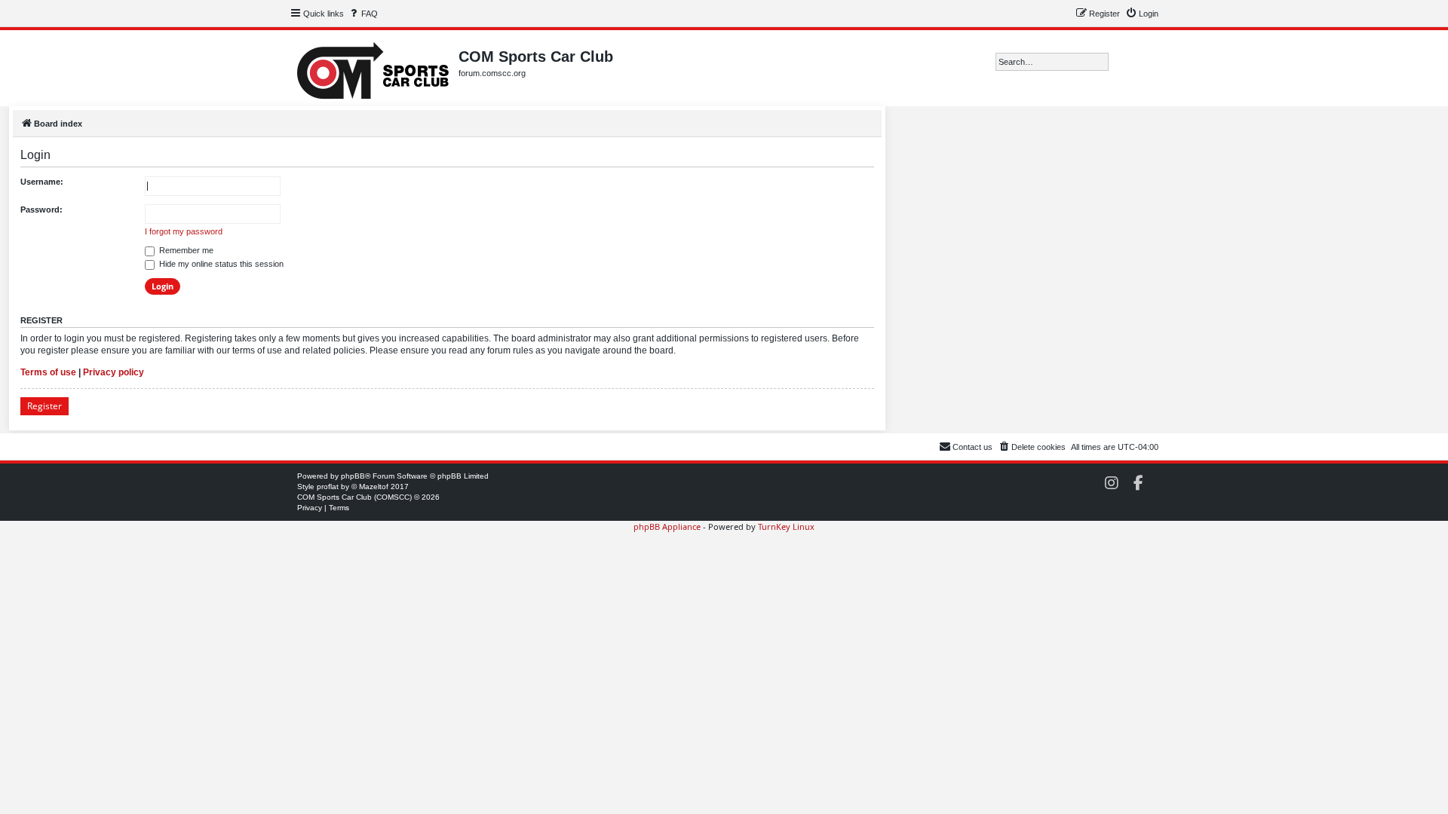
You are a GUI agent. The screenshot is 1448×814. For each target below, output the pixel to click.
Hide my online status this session (220, 263)
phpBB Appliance (667, 526)
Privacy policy (113, 372)
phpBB (353, 476)
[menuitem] (363, 14)
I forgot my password (183, 231)
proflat (328, 486)
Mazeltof (373, 486)
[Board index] (374, 68)
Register (44, 405)
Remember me (185, 250)
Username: (41, 181)
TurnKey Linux (786, 526)
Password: (41, 209)
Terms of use (48, 372)
